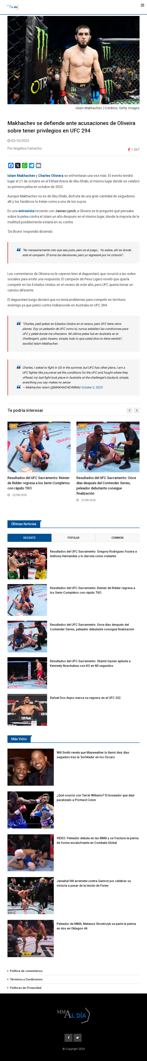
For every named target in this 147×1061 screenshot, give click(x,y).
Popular (73, 537)
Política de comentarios (26, 971)
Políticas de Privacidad (25, 988)
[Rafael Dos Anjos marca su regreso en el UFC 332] (27, 710)
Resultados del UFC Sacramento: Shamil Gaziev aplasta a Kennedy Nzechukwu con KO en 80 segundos (107, 483)
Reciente (29, 537)
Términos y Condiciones (26, 979)
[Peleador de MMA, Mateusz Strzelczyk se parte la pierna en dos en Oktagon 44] (30, 938)
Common (117, 537)
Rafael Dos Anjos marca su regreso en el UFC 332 (85, 698)
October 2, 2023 (91, 387)
